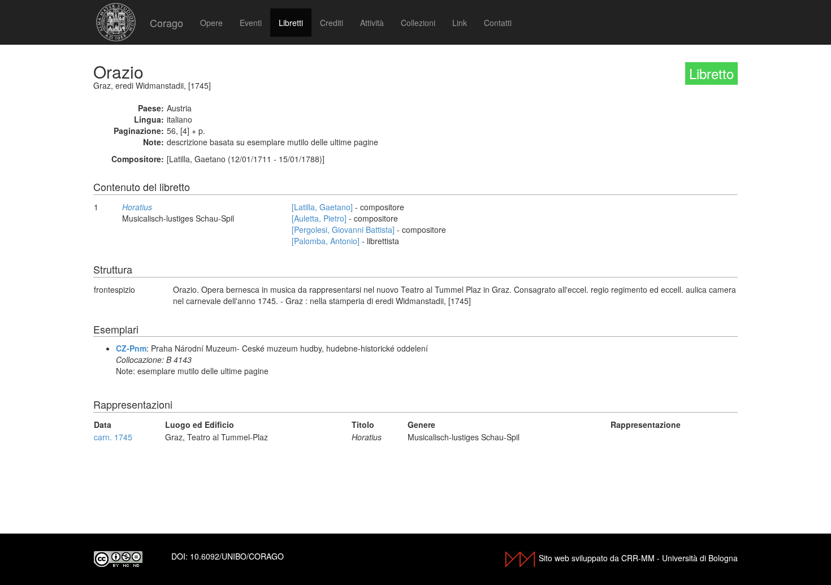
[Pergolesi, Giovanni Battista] (343, 229)
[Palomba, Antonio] (326, 240)
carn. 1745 (113, 437)
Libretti (291, 22)
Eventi (251, 22)
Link (459, 22)
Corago (166, 22)
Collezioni (418, 22)
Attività (372, 22)
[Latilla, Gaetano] (322, 207)
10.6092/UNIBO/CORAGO (237, 556)
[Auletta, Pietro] (319, 218)
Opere (211, 22)
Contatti (498, 22)
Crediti (331, 22)
